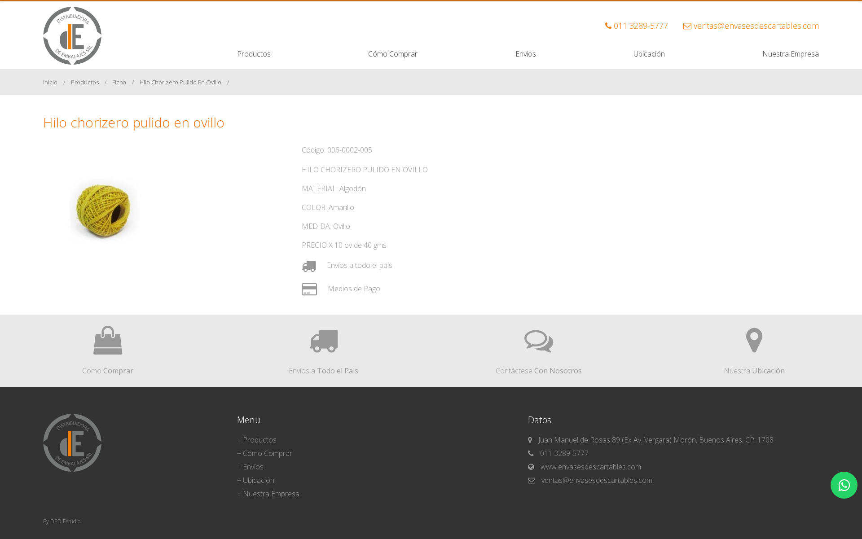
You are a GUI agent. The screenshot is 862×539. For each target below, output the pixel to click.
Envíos (525, 54)
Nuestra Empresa (790, 54)
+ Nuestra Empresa (268, 494)
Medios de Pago (353, 289)
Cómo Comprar (393, 54)
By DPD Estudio (61, 521)
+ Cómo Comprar (264, 453)
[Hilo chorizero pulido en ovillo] (110, 277)
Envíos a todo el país (358, 265)
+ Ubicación (255, 480)
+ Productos (257, 440)
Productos (254, 54)
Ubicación (649, 54)
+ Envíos (250, 467)
